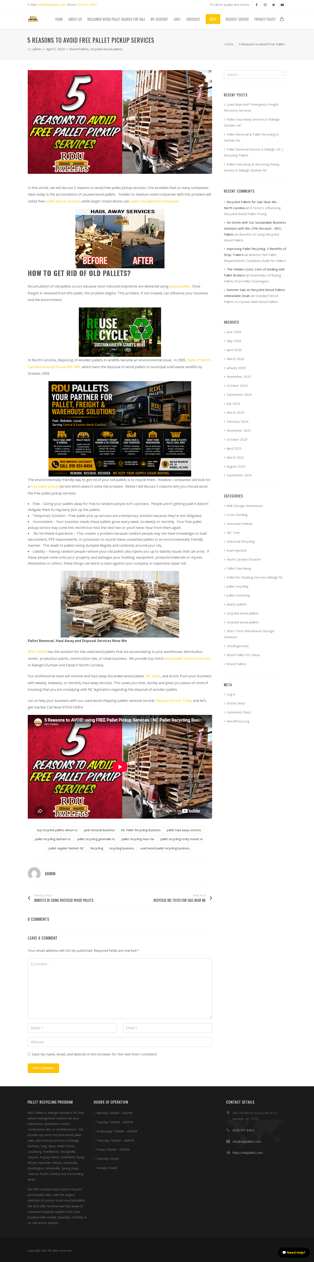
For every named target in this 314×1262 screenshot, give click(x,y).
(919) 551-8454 (243, 1130)
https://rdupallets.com (248, 1153)
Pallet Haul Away (239, 568)
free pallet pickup (45, 486)
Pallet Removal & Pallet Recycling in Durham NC (251, 137)
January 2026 (236, 368)
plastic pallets (237, 604)
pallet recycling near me (138, 839)
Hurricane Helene (239, 523)
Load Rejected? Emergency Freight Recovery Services (251, 107)
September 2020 (239, 475)
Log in (231, 694)
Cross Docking (237, 514)
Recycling (96, 848)
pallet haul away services (184, 830)
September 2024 (239, 394)
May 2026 (234, 341)
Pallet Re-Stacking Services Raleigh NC (255, 577)
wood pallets (180, 286)
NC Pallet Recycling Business (141, 830)
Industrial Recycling (241, 541)
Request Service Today (174, 700)
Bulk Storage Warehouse (245, 505)
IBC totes (153, 676)
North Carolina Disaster (244, 559)
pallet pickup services (63, 201)
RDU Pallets (37, 651)
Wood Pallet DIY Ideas (243, 655)
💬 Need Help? (293, 1252)
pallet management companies (154, 201)
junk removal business (99, 830)
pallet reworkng (238, 595)
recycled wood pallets (106, 49)
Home (229, 44)
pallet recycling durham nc (53, 839)
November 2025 (239, 376)
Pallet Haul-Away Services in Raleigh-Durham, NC (252, 122)
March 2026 (235, 359)
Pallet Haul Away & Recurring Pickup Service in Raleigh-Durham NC (252, 167)
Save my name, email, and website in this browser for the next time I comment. (94, 1054)
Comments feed (238, 712)
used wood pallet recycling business (165, 848)
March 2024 (235, 412)
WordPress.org (238, 721)
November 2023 (239, 430)
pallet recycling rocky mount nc (181, 839)
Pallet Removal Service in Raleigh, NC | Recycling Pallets (254, 152)
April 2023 (234, 448)
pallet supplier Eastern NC (66, 848)
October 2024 (237, 385)
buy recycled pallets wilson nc (57, 830)
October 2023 (237, 439)
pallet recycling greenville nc (96, 839)
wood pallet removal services (187, 658)
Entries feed (236, 703)
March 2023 (235, 457)
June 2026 (234, 332)
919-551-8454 (87, 5)
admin (36, 49)
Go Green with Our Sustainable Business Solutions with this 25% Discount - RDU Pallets (255, 228)
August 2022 (236, 466)
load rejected (236, 550)
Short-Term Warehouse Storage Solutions (249, 634)
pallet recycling (237, 586)
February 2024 (237, 421)
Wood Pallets (79, 49)
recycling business (121, 848)
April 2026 (234, 350)
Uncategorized (237, 646)
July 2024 (233, 403)
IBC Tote (233, 532)
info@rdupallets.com (52, 5)
